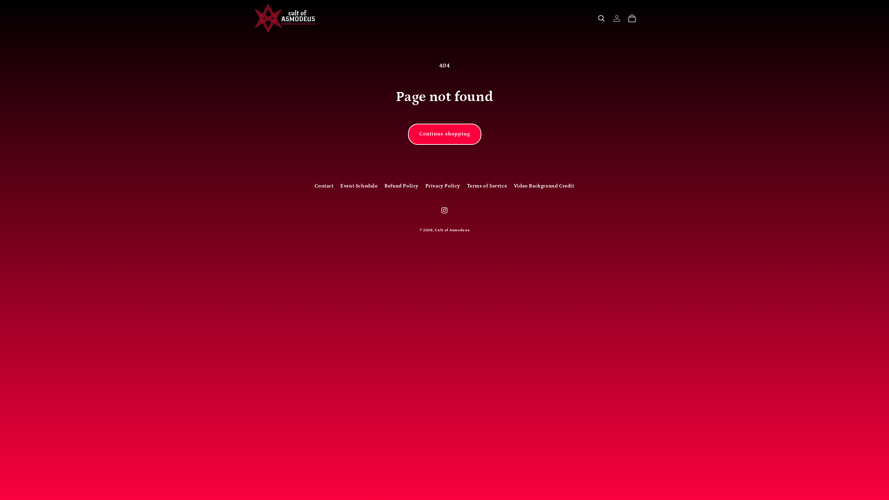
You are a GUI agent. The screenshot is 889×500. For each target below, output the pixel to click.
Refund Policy (401, 186)
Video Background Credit (544, 186)
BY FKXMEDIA (444, 241)
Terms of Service (487, 186)
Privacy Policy (442, 186)
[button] (601, 18)
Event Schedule (358, 186)
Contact (324, 186)
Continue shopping (444, 134)
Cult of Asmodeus (452, 230)
